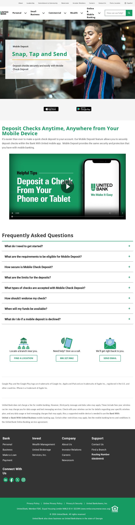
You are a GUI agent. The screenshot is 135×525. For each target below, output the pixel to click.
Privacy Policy (33, 503)
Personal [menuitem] (17, 12)
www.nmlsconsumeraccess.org (95, 509)
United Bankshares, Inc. (97, 503)
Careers (92, 3)
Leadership (30, 3)
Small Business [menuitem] (35, 13)
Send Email (110, 358)
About (21, 3)
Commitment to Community (47, 3)
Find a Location (115, 3)
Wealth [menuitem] (74, 12)
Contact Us (102, 3)
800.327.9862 (67, 358)
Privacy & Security (74, 503)
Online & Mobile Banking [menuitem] (91, 13)
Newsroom (65, 3)
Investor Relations (79, 3)
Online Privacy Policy (52, 503)
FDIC (39, 509)
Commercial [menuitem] (55, 12)
